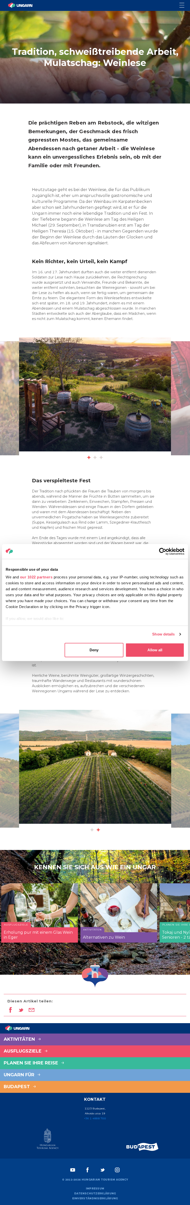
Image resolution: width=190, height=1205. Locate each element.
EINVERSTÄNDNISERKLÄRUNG (95, 1198)
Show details (163, 634)
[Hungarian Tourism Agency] (47, 1139)
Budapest (17, 1086)
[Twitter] (102, 1169)
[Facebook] (87, 1169)
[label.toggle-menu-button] (184, 5)
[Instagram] (117, 1169)
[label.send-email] (31, 1010)
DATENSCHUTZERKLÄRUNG (95, 1193)
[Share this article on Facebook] (10, 1010)
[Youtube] (72, 1169)
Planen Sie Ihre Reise (31, 1063)
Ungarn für (20, 1075)
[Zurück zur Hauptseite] (20, 5)
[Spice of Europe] (142, 1146)
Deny (94, 650)
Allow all (154, 650)
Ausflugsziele (23, 1051)
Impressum (95, 1188)
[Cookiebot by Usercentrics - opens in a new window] (162, 551)
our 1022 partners (36, 577)
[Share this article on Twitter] (21, 1010)
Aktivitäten (20, 1039)
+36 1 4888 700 (95, 1118)
